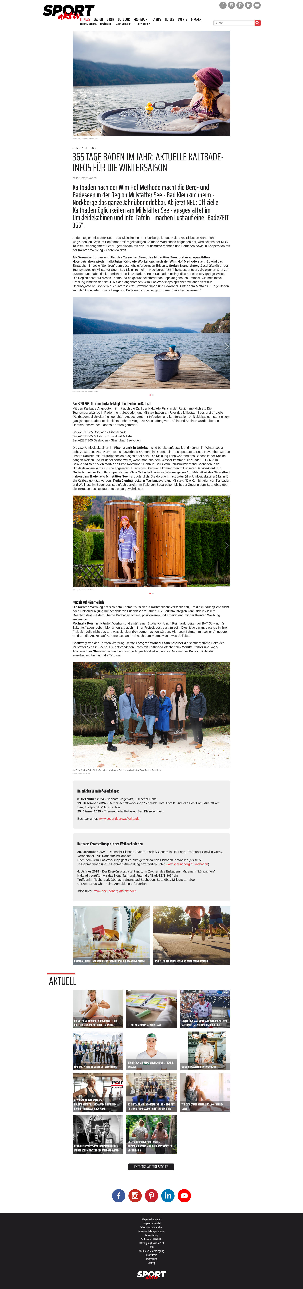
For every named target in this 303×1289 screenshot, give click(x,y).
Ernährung (106, 24)
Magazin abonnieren (151, 1219)
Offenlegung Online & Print (151, 1243)
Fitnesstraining (88, 24)
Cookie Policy (151, 1235)
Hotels (169, 19)
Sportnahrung (123, 24)
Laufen (98, 19)
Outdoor (124, 19)
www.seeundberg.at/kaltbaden (120, 818)
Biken (110, 19)
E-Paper (196, 19)
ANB (152, 1246)
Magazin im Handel (151, 1223)
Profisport (141, 19)
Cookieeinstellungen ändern (151, 1231)
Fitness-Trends (142, 24)
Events (182, 19)
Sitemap (151, 1262)
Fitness (85, 19)
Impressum (151, 1258)
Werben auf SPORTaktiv (152, 1239)
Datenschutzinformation (151, 1227)
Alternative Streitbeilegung (151, 1250)
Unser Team (151, 1254)
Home (76, 148)
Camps (156, 19)
